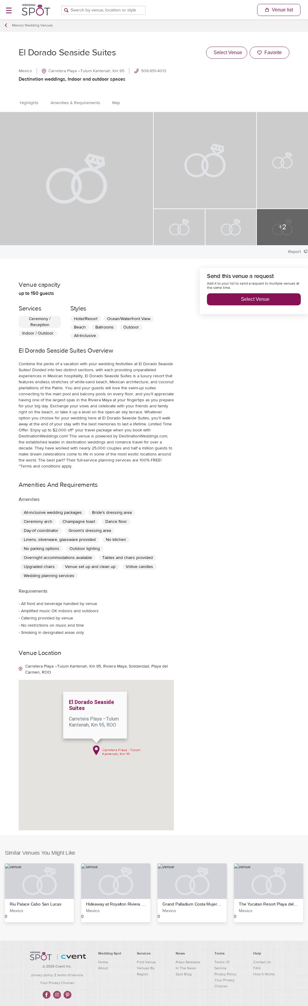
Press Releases (188, 962)
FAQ (256, 968)
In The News (186, 968)
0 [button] (33, 910)
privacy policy (42, 975)
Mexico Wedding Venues (32, 25)
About (103, 968)
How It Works (264, 974)
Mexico (25, 71)
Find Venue (146, 962)
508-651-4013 (153, 71)
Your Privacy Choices (57, 982)
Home (103, 962)
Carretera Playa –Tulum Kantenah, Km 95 (86, 71)
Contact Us (262, 962)
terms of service (70, 975)
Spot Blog (184, 974)
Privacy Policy (225, 974)
